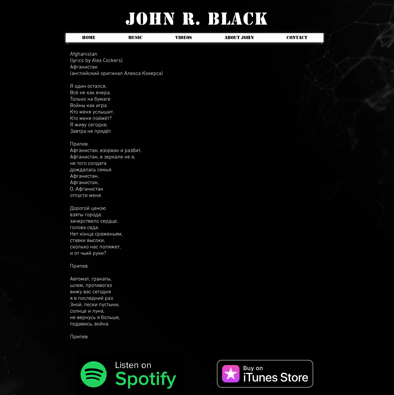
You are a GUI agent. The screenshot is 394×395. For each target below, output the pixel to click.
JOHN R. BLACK (197, 18)
